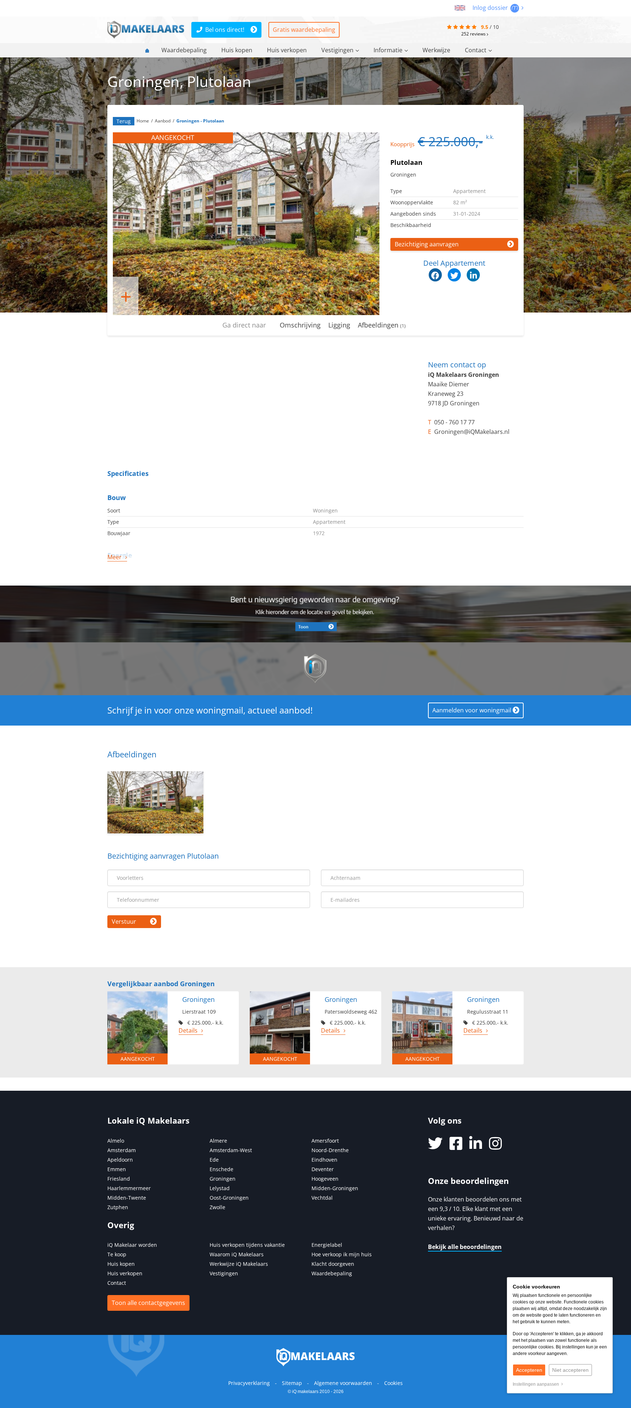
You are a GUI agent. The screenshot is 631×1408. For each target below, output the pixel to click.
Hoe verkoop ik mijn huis (341, 1254)
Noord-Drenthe (330, 1150)
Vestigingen (337, 50)
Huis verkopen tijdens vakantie (247, 1244)
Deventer (322, 1169)
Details (188, 1030)
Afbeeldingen (382, 325)
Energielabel (326, 1244)
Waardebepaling (184, 50)
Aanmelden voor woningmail (471, 710)
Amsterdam (121, 1150)
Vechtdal (322, 1197)
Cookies (393, 1382)
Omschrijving (300, 325)
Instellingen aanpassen (537, 1384)
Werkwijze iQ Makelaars (239, 1263)
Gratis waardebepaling (304, 30)
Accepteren (529, 1370)
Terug (123, 121)
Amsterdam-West (231, 1150)
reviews (474, 34)
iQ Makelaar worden (132, 1244)
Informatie (388, 50)
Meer (114, 557)
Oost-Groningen (229, 1197)
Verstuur (124, 921)
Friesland (118, 1178)
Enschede (221, 1169)
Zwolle (217, 1207)
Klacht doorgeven (332, 1263)
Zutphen (117, 1207)
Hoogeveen (325, 1178)
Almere (218, 1140)
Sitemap (292, 1382)
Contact (475, 50)
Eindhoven (324, 1159)
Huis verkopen (287, 50)
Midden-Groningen (334, 1188)
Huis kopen (236, 50)
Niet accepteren (570, 1370)
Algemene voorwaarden (343, 1382)
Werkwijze (436, 50)
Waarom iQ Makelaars (237, 1254)
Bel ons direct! (224, 30)
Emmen (116, 1169)
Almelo (115, 1140)
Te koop (116, 1254)
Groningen (223, 1178)
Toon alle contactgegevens (148, 1303)
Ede (214, 1159)
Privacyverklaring (249, 1382)
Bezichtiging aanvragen (427, 244)
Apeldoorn (120, 1159)
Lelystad (220, 1188)
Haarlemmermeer (129, 1188)
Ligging (339, 325)
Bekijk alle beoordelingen (465, 1247)
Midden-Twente (126, 1197)
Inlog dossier (491, 8)
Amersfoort (325, 1140)
